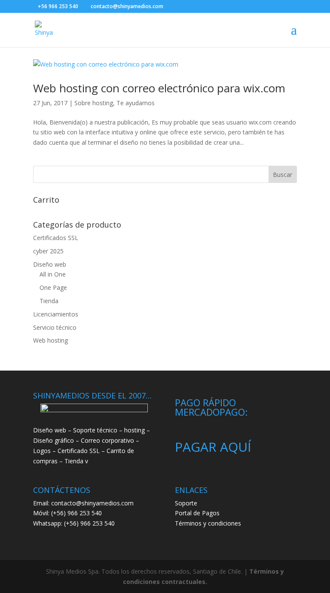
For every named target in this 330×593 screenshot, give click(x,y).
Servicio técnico (54, 327)
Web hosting (50, 340)
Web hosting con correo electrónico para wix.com (159, 88)
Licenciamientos (55, 314)
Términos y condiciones (208, 523)
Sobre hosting (93, 103)
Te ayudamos (135, 103)
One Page (53, 287)
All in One (53, 274)
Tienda (49, 301)
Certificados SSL (55, 238)
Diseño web (49, 264)
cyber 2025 (48, 251)
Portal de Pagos (197, 513)
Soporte (186, 503)
